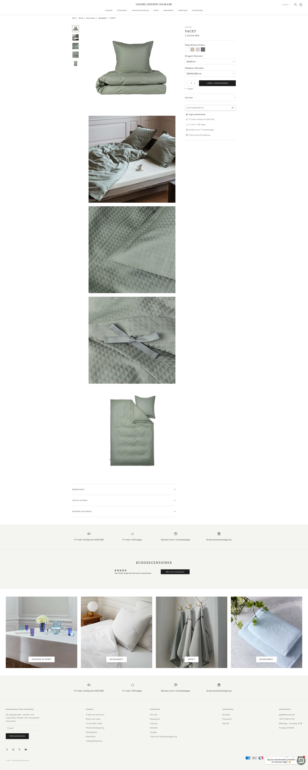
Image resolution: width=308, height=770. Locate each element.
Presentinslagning (95, 728)
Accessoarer (197, 10)
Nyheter (154, 728)
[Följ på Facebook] (7, 749)
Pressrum (227, 719)
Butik (81, 18)
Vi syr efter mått (94, 723)
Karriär (225, 723)
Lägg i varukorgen (217, 83)
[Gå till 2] (75, 37)
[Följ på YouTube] (26, 749)
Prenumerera (17, 736)
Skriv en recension (175, 572)
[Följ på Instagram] (13, 749)
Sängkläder (103, 18)
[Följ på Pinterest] (19, 749)
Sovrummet (122, 10)
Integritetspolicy (94, 741)
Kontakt (226, 714)
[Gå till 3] (75, 46)
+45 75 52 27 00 (287, 719)
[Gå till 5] (75, 63)
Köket (156, 10)
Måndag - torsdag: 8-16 (290, 723)
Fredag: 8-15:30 (286, 728)
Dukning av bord (41, 659)
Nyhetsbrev (91, 732)
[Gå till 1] (75, 28)
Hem (74, 18)
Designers (155, 719)
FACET (113, 18)
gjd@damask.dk (287, 714)
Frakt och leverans (95, 714)
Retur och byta (93, 719)
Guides (153, 732)
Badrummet (169, 10)
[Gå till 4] (75, 54)
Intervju (154, 723)
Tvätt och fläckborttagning (163, 736)
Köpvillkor (91, 736)
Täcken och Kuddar (140, 10)
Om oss (153, 714)
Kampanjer (182, 10)
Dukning (108, 10)
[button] (187, 114)
